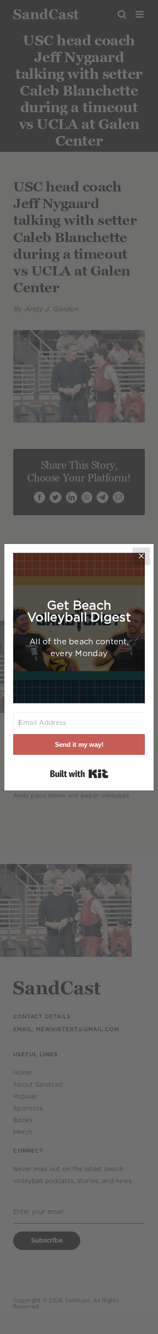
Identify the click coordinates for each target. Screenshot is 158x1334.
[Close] (141, 556)
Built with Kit (79, 774)
